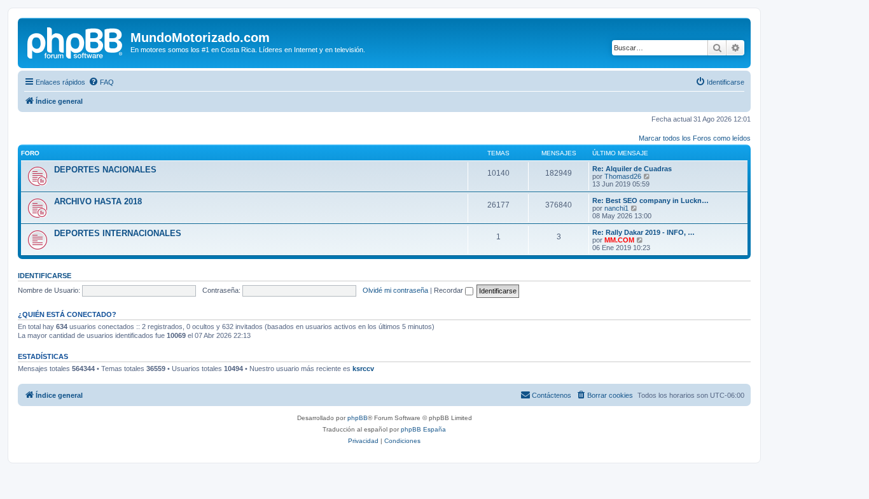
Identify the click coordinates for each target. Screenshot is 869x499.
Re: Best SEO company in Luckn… (650, 200)
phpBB (357, 417)
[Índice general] (75, 41)
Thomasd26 (622, 176)
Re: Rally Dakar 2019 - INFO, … (643, 232)
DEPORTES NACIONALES (105, 169)
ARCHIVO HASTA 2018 (98, 201)
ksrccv (363, 368)
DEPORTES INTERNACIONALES (117, 233)
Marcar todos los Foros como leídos (695, 138)
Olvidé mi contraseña (395, 290)
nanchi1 (616, 208)
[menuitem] (101, 82)
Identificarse (44, 275)
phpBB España (423, 429)
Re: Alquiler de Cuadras (632, 168)
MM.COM (619, 240)
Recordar (449, 290)
